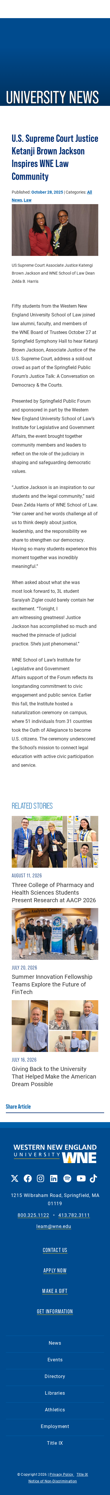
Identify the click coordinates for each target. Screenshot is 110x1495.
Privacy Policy (62, 1474)
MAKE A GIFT (54, 1291)
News (55, 1343)
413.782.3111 (74, 1215)
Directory (55, 1376)
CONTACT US (55, 1250)
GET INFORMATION (55, 1311)
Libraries (55, 1393)
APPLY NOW (55, 1270)
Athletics (55, 1409)
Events (55, 1359)
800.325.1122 (33, 1215)
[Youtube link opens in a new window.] (80, 1174)
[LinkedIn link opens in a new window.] (53, 1174)
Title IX (55, 1443)
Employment (55, 1426)
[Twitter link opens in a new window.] (14, 1174)
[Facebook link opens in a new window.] (27, 1174)
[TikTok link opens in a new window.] (93, 1174)
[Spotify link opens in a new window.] (67, 1174)
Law (27, 200)
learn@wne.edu (53, 1226)
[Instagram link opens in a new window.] (40, 1174)
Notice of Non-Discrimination (52, 1481)
